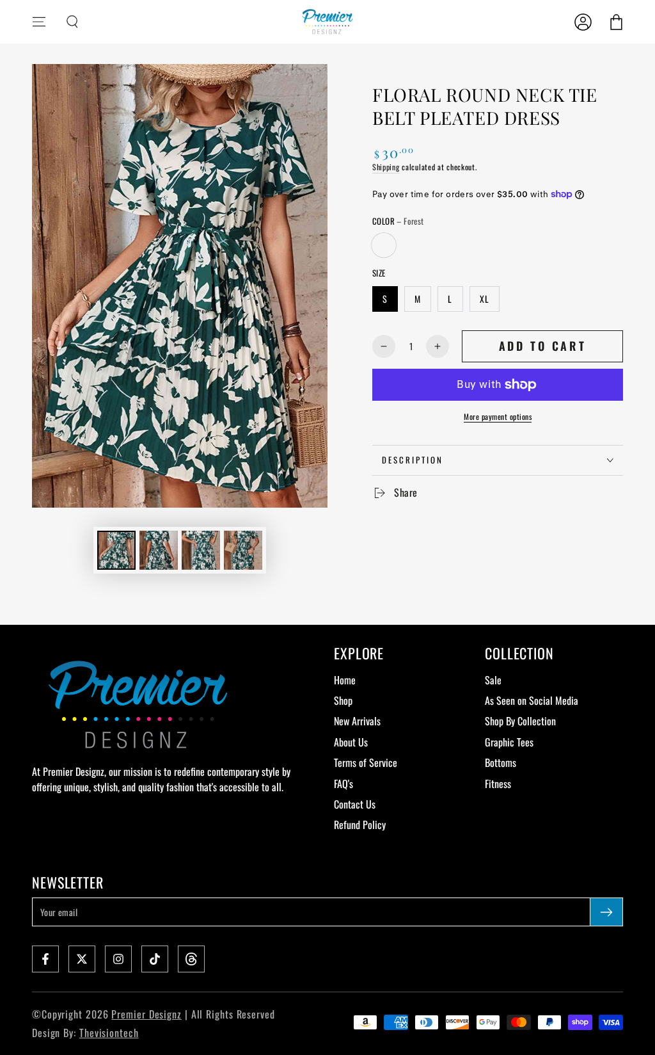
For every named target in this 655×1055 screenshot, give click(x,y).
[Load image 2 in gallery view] (158, 550)
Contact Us (354, 804)
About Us (351, 742)
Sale (493, 680)
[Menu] (39, 22)
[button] (72, 22)
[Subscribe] (606, 912)
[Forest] (383, 245)
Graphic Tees (509, 742)
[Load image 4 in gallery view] (243, 550)
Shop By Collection (520, 721)
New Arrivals (357, 721)
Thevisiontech (109, 1032)
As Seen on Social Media (531, 700)
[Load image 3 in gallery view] (201, 550)
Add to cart (543, 345)
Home (345, 680)
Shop (343, 700)
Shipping (386, 166)
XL (484, 298)
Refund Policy (360, 824)
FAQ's (343, 783)
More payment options (498, 416)
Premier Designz (146, 1014)
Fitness (498, 783)
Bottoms (500, 762)
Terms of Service (365, 762)
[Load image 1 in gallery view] (116, 550)
